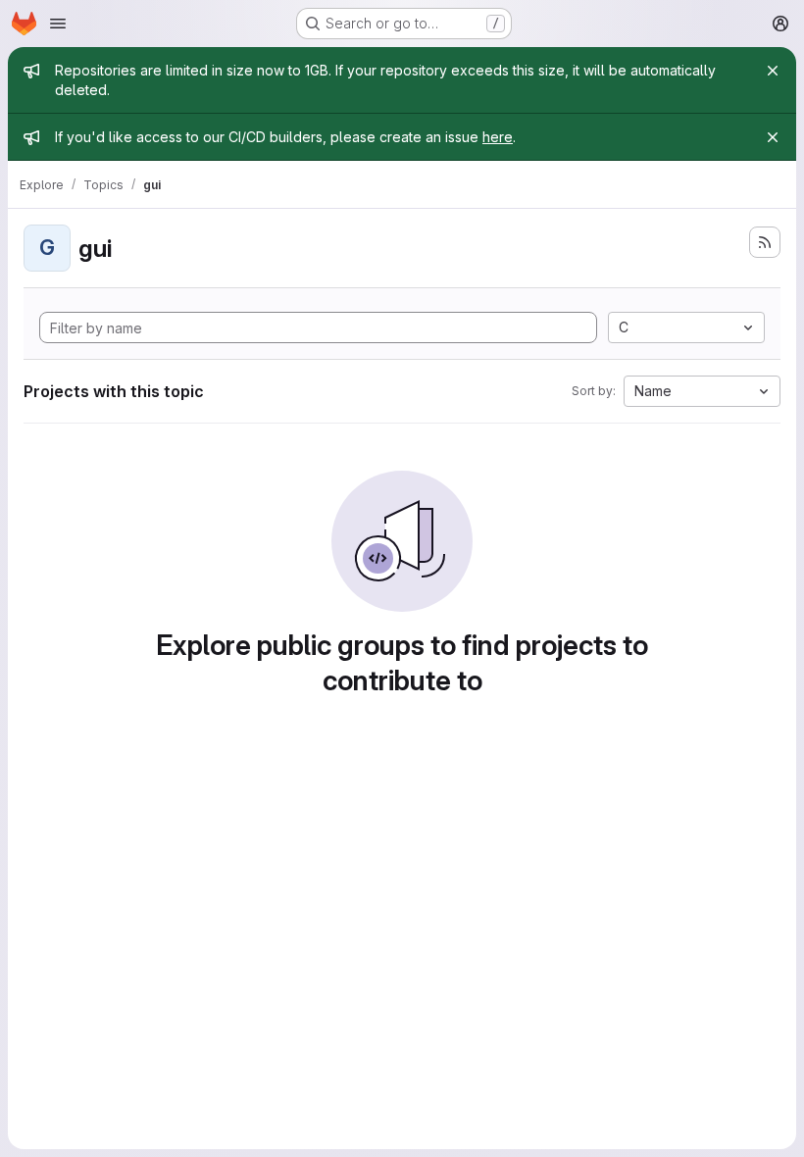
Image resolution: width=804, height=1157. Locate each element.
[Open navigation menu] (58, 23)
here (497, 136)
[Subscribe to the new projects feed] (764, 242)
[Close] (772, 70)
